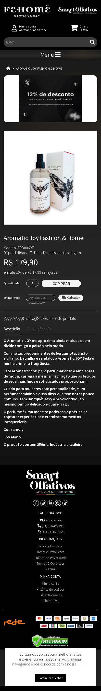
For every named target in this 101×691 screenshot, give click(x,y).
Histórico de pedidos (50, 589)
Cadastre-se (39, 30)
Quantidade (11, 283)
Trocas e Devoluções (50, 552)
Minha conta (50, 584)
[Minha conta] (14, 28)
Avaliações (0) (39, 328)
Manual (50, 569)
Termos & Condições (50, 563)
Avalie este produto (60, 318)
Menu (47, 54)
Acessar (24, 30)
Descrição (12, 328)
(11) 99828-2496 (52, 526)
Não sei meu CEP (37, 303)
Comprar (61, 283)
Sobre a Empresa (50, 546)
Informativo (50, 601)
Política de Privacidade (51, 558)
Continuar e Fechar (50, 678)
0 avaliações (32, 318)
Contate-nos (52, 520)
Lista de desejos (50, 595)
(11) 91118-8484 (52, 532)
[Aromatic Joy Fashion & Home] (50, 178)
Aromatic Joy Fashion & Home (39, 68)
